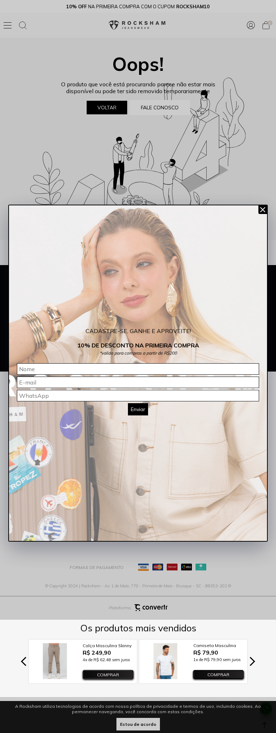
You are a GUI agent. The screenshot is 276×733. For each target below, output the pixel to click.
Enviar (138, 409)
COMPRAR (108, 674)
